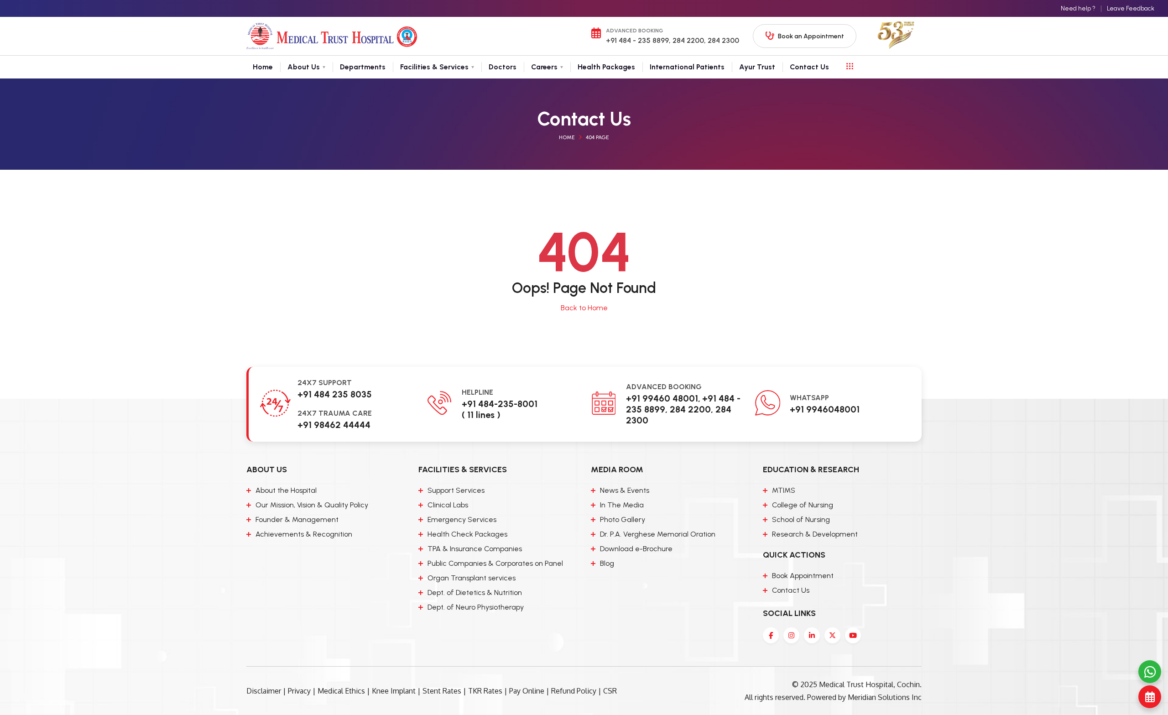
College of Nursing (802, 505)
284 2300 (722, 40)
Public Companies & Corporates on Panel (495, 563)
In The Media (622, 505)
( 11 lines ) (481, 414)
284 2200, (688, 40)
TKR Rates (485, 690)
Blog (607, 563)
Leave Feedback (1130, 8)
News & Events (624, 490)
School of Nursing (801, 519)
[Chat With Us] (1149, 671)
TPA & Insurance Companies (475, 548)
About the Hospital (286, 490)
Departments (363, 67)
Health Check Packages (467, 534)
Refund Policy (573, 690)
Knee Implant (394, 690)
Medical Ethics (341, 690)
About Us (303, 67)
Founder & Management (297, 519)
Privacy (299, 690)
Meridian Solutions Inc (885, 697)
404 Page (597, 137)
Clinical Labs (448, 505)
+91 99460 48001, (663, 398)
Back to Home (584, 307)
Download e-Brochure (636, 548)
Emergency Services (462, 519)
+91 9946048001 (825, 409)
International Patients (687, 67)
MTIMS (783, 490)
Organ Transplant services (472, 578)
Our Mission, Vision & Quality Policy (312, 505)
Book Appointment (803, 575)
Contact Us (809, 67)
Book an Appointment (811, 36)
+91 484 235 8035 (334, 394)
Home (263, 67)
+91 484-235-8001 (499, 403)
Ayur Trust (757, 67)
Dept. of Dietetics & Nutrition (475, 592)
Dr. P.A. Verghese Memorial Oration (657, 534)
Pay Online (526, 690)
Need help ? (1078, 8)
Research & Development (815, 534)
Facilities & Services (434, 67)
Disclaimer (263, 690)
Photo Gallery (622, 519)
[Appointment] (1149, 696)
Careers (544, 67)
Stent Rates (441, 690)
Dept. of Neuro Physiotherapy (476, 607)
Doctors (502, 67)
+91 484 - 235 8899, (638, 40)
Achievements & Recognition (304, 534)
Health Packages (606, 67)
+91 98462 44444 (333, 424)
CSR (610, 690)
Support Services (456, 490)
